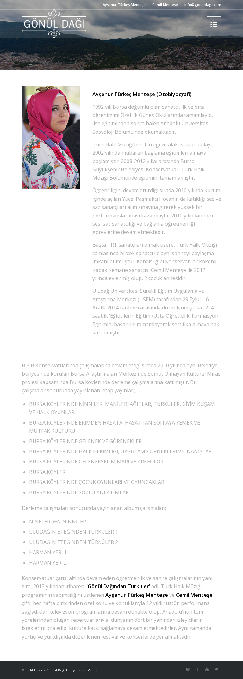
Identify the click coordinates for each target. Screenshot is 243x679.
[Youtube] (207, 669)
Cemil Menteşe (165, 4)
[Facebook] (197, 669)
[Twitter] (216, 669)
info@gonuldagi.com (202, 4)
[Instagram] (188, 669)
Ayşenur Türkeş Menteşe (124, 4)
